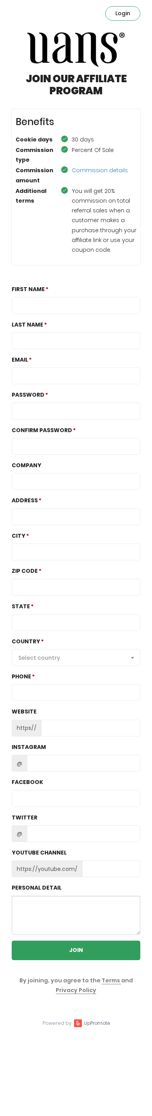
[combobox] (76, 657)
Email (20, 360)
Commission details (100, 170)
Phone (21, 676)
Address (25, 500)
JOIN (76, 950)
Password (28, 395)
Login (122, 13)
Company (26, 465)
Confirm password (42, 430)
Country (26, 641)
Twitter (24, 817)
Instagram (29, 747)
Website (24, 711)
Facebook (27, 782)
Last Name (27, 324)
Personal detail (37, 888)
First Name (28, 289)
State (21, 606)
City (18, 536)
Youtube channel (39, 852)
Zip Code (25, 571)
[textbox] (76, 658)
